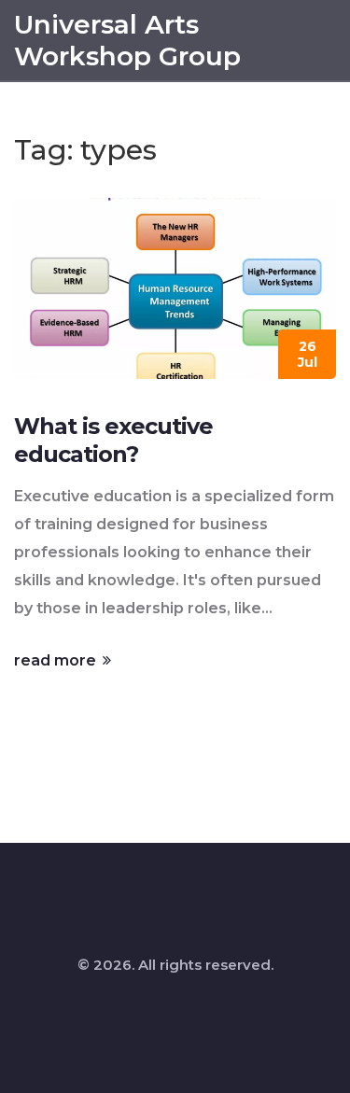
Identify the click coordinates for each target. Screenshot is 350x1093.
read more (57, 660)
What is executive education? (113, 440)
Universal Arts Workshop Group (127, 40)
